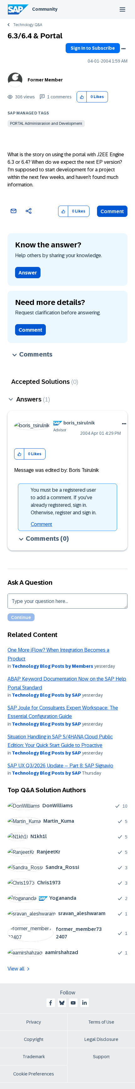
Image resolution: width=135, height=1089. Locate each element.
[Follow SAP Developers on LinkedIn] (84, 1002)
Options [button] (123, 48)
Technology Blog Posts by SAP (46, 695)
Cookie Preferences (33, 1073)
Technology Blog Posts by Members (52, 666)
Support (101, 1056)
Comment (112, 211)
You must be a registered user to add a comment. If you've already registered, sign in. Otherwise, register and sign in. (63, 501)
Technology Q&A (27, 25)
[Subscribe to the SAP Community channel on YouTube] (73, 1002)
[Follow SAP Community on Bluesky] (61, 1002)
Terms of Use (101, 1022)
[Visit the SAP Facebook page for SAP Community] (50, 1002)
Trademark (34, 1056)
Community (44, 9)
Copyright (34, 1039)
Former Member (45, 79)
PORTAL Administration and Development (46, 123)
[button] (82, 96)
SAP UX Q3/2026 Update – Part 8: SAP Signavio (60, 765)
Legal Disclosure (101, 1039)
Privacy (33, 1022)
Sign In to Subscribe (93, 48)
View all (16, 968)
